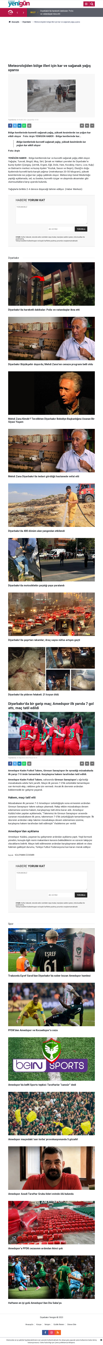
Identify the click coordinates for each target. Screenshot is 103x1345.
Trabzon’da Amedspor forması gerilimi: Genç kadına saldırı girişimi (57, 12)
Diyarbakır (26, 22)
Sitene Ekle (71, 1324)
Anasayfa (15, 22)
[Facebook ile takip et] (45, 1332)
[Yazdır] (29, 126)
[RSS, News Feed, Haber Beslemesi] (58, 1332)
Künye (38, 1324)
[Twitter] (15, 126)
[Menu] (86, 4)
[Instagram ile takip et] (51, 1332)
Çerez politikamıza (61, 1342)
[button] (82, 126)
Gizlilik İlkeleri (59, 1324)
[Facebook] (10, 126)
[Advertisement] (51, 44)
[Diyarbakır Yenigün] (19, 4)
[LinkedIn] (19, 126)
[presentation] (17, 12)
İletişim (47, 1324)
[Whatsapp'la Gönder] (24, 126)
